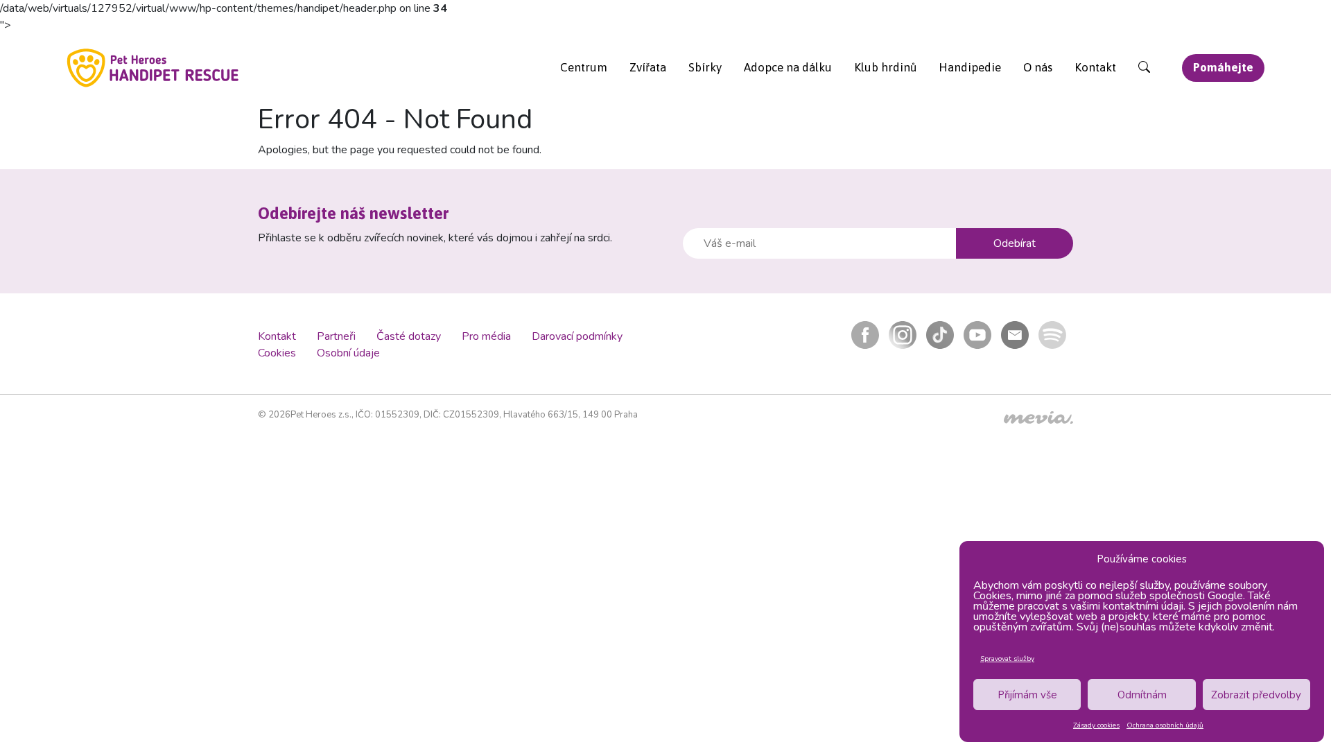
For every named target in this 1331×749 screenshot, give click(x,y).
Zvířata (647, 67)
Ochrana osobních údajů (1164, 725)
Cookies (277, 353)
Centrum (583, 67)
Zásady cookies (1096, 725)
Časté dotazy (408, 336)
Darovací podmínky (577, 336)
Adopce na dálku (788, 67)
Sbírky (705, 67)
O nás (1037, 67)
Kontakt (1095, 67)
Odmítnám (1142, 695)
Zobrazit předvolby (1256, 695)
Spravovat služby (1007, 659)
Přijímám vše (1027, 695)
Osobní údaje (348, 353)
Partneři (336, 336)
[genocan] (153, 67)
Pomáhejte (1223, 67)
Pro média (486, 336)
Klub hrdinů (885, 67)
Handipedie (970, 67)
